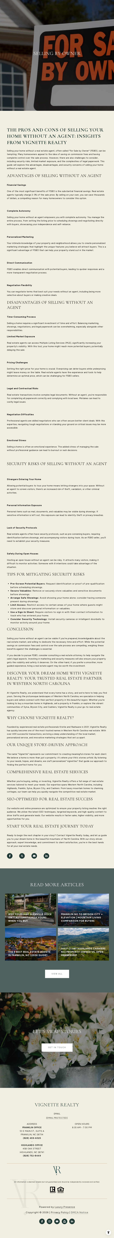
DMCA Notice (79, 1212)
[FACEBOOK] (42, 1221)
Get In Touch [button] (57, 1047)
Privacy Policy (60, 1212)
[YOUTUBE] (57, 1221)
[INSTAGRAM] (49, 1221)
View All (57, 974)
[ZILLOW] (64, 1221)
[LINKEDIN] (72, 1221)
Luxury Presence (65, 1207)
